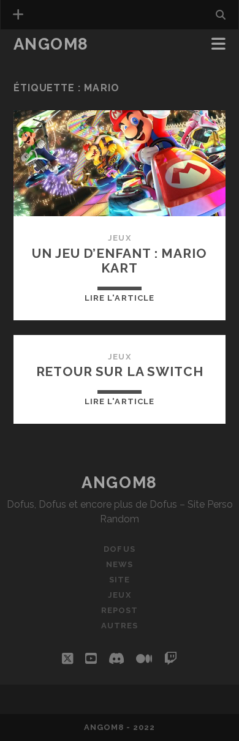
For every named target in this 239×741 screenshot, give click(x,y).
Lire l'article (119, 298)
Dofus (119, 549)
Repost (119, 610)
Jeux (119, 238)
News (28, 62)
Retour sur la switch (119, 371)
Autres (119, 625)
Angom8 (51, 44)
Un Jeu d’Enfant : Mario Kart (119, 261)
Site (119, 579)
